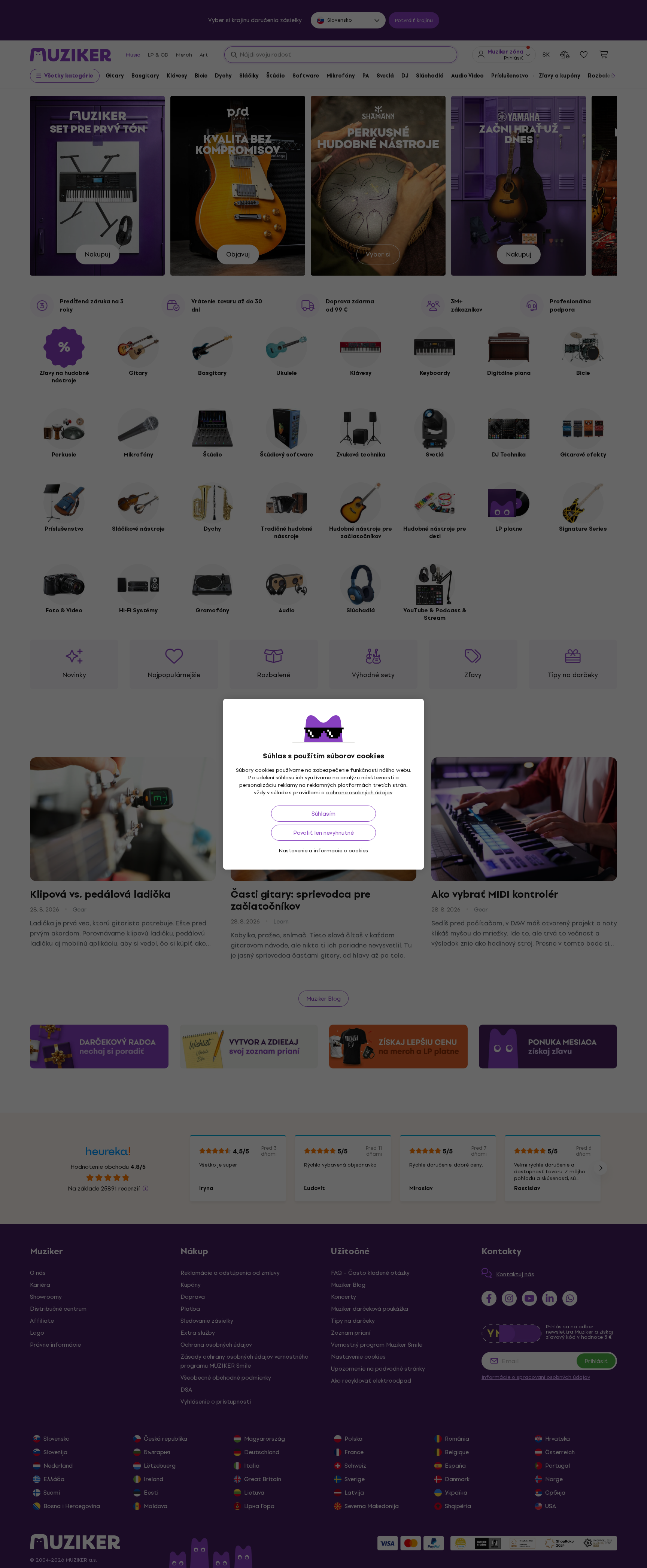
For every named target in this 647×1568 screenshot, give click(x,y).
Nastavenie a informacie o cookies (323, 851)
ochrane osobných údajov (359, 792)
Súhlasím (323, 813)
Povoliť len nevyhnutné (323, 832)
